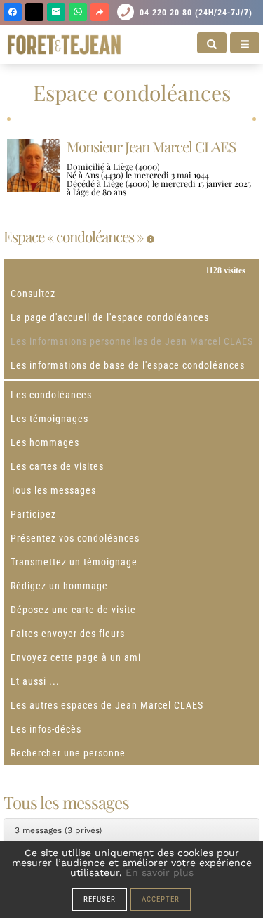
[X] (34, 12)
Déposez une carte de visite (73, 609)
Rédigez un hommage (59, 585)
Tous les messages (53, 490)
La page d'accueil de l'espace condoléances (110, 317)
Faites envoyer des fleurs (68, 633)
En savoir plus (160, 872)
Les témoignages (49, 418)
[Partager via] (99, 12)
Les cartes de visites (57, 466)
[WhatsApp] (78, 12)
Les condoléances (51, 394)
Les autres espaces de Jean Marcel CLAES (107, 705)
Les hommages (45, 442)
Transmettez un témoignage (74, 562)
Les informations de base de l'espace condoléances (128, 365)
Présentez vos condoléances (75, 538)
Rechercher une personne (68, 753)
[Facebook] (13, 12)
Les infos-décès (46, 729)
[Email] (56, 12)
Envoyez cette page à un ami (76, 657)
